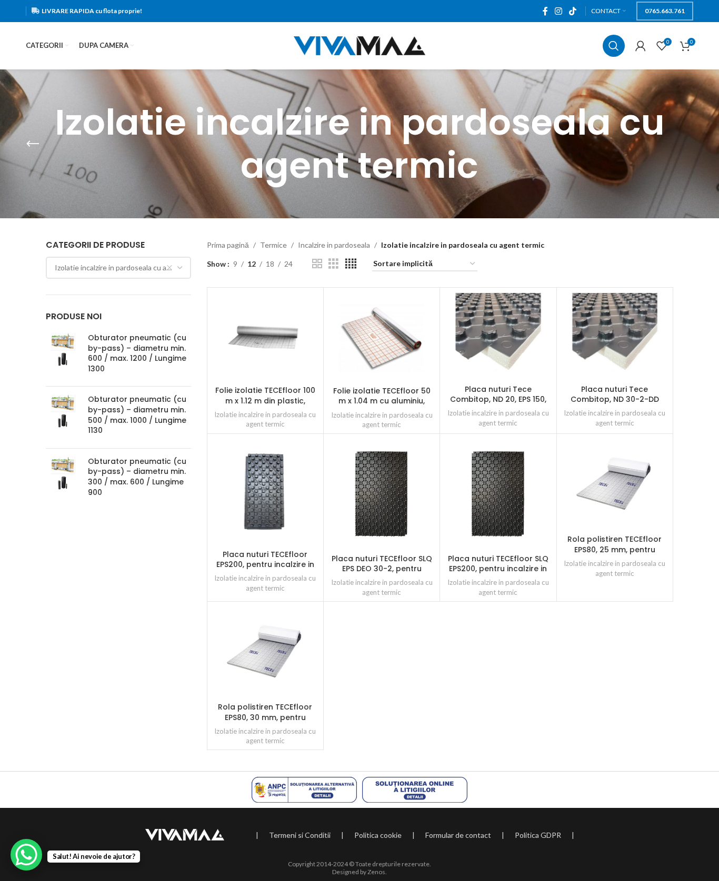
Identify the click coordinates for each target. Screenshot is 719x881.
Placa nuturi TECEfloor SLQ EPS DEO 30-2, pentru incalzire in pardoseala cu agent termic (382, 574)
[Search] (613, 45)
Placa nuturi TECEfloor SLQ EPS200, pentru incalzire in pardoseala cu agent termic (498, 574)
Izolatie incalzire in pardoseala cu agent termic (265, 419)
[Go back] (32, 144)
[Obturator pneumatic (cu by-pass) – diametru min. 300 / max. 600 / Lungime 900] (63, 479)
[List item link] (300, 835)
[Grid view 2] (317, 263)
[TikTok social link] (573, 11)
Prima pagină (228, 244)
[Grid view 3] (333, 263)
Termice (273, 244)
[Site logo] (359, 44)
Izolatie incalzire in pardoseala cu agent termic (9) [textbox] (122, 267)
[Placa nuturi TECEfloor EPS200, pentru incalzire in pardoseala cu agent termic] (265, 491)
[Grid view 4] (350, 263)
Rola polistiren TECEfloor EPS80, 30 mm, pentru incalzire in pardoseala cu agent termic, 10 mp (265, 722)
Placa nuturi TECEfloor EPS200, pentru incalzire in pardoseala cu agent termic (265, 570)
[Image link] (184, 833)
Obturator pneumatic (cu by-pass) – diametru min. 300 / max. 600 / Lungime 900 (137, 477)
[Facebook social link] (545, 11)
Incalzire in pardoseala (334, 244)
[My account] (640, 45)
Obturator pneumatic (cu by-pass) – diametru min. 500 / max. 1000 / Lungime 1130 (137, 415)
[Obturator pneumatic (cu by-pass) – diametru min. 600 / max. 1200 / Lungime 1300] (63, 355)
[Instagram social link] (558, 11)
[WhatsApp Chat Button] (26, 854)
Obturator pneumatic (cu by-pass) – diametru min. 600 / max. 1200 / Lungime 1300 (137, 353)
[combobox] (118, 268)
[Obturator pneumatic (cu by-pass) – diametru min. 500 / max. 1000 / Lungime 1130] (63, 417)
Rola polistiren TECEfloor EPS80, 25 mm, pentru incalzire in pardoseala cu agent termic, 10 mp (614, 554)
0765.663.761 (665, 11)
